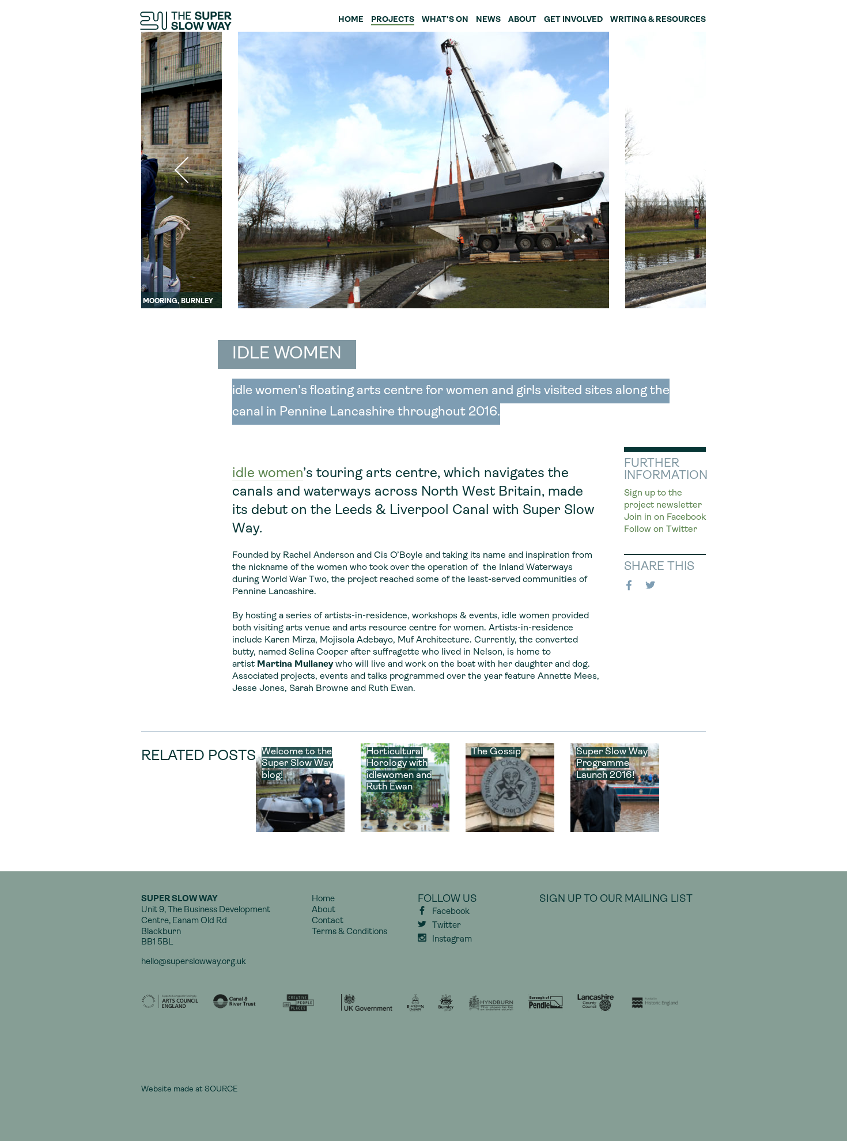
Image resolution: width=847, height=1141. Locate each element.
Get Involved (573, 20)
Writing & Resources (658, 20)
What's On (445, 20)
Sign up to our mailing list (616, 899)
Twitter (652, 585)
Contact (327, 921)
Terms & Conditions (349, 932)
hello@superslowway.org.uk (193, 962)
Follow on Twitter (660, 529)
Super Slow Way (186, 21)
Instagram (452, 939)
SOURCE (221, 1089)
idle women (267, 474)
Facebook (631, 585)
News (488, 20)
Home (351, 20)
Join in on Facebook (665, 517)
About (522, 20)
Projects (392, 20)
